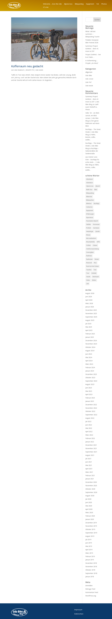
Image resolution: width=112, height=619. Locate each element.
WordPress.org (90, 596)
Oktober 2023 (90, 377)
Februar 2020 (90, 516)
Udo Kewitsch (19, 70)
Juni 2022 (88, 425)
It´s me (45, 7)
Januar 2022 (89, 442)
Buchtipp (96, 203)
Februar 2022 (90, 438)
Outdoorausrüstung (92, 249)
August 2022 (89, 418)
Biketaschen (90, 200)
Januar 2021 (89, 479)
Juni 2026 (88, 297)
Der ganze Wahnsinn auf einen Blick (92, 123)
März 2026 (89, 303)
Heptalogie (89, 231)
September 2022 (91, 415)
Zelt (87, 284)
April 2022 (88, 431)
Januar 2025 (89, 337)
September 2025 (91, 317)
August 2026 (89, 293)
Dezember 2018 (91, 563)
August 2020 (89, 496)
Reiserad (89, 263)
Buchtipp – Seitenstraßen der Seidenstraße (92, 151)
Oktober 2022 (90, 411)
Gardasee (96, 228)
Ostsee (95, 245)
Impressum (78, 610)
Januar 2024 (89, 371)
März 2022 (89, 435)
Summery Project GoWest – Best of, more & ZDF (92, 48)
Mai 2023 (88, 391)
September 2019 (91, 533)
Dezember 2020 (91, 482)
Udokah (93, 273)
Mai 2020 (88, 506)
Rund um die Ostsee (92, 266)
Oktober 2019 (90, 529)
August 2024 (89, 351)
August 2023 (89, 384)
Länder (97, 231)
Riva (95, 263)
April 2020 (88, 509)
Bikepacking (79, 4)
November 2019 (91, 526)
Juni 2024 (88, 354)
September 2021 (91, 452)
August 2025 (89, 320)
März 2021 (89, 472)
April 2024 (88, 361)
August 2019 (89, 536)
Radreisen (89, 259)
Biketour (89, 203)
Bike (95, 189)
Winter (94, 280)
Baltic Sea (89, 189)
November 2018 (91, 566)
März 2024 (89, 364)
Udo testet (39, 70)
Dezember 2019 (91, 523)
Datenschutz (78, 614)
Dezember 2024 (91, 340)
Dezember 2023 (91, 374)
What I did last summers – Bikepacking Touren (92, 34)
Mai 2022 (88, 428)
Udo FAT (88, 82)
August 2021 (89, 455)
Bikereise (89, 196)
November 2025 (91, 313)
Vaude (88, 277)
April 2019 (88, 550)
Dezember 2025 (91, 310)
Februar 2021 (90, 475)
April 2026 (88, 300)
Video (88, 280)
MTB (98, 242)
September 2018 (91, 573)
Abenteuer (89, 179)
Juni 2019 (88, 543)
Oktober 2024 (90, 347)
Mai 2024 (88, 357)
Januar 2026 (89, 307)
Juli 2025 (88, 324)
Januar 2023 (89, 401)
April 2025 (88, 330)
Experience (89, 217)
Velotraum (95, 277)
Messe (88, 235)
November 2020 (91, 485)
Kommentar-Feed (91, 592)
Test (95, 270)
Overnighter (90, 252)
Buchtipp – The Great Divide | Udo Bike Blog (93, 132)
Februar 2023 (90, 398)
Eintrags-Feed (90, 589)
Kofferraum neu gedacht (27, 66)
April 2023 (88, 394)
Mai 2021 (88, 465)
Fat (97, 4)
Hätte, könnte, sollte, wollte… (90, 137)
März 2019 (89, 553)
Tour (87, 273)
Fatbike (88, 224)
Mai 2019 (88, 546)
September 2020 (91, 492)
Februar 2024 (90, 367)
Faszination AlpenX (92, 221)
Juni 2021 (88, 462)
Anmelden (89, 585)
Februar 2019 (90, 556)
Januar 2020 (89, 519)
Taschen (88, 270)
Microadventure (91, 238)
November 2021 (91, 448)
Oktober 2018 (90, 570)
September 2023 (91, 381)
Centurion (89, 207)
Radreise (89, 256)
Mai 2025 (88, 327)
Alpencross (68, 4)
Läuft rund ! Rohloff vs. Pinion (91, 107)
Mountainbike (90, 242)
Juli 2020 (88, 499)
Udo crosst (89, 79)
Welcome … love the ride (52, 4)
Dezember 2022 (91, 405)
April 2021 (88, 469)
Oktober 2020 (90, 489)
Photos (104, 4)
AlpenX (97, 186)
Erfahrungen (90, 214)
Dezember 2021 (91, 445)
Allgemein (88, 72)
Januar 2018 (89, 577)
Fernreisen (96, 224)
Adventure (89, 183)
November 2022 (91, 408)
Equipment (90, 4)
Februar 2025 (90, 334)
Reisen (97, 259)
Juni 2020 (88, 502)
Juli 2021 (88, 459)
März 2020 (89, 512)
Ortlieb (88, 245)
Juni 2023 (88, 388)
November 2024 (91, 344)
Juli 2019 (88, 539)
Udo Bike (88, 75)
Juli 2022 (88, 421)
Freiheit (88, 228)
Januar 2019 (89, 560)
